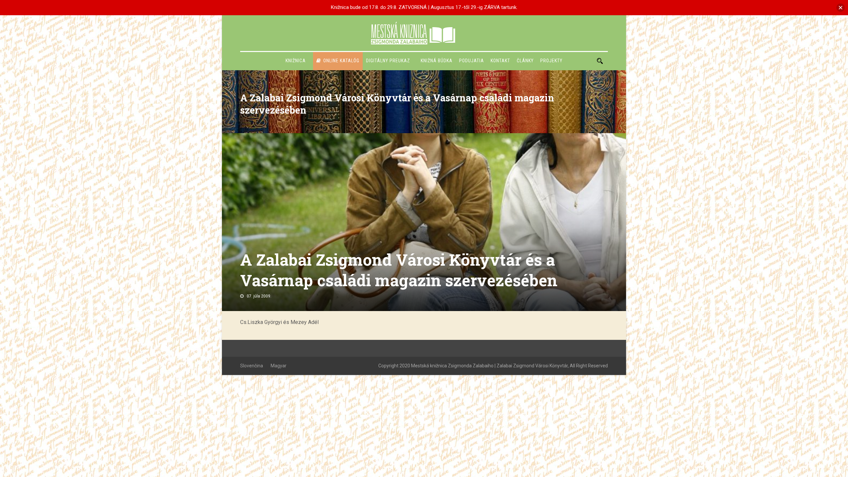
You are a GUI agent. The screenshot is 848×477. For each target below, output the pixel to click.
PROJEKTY (551, 60)
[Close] (840, 7)
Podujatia (471, 60)
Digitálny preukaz (388, 60)
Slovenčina (251, 365)
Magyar (279, 365)
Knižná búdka (436, 60)
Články (525, 60)
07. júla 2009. (259, 296)
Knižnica (296, 60)
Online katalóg (341, 60)
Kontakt (500, 60)
